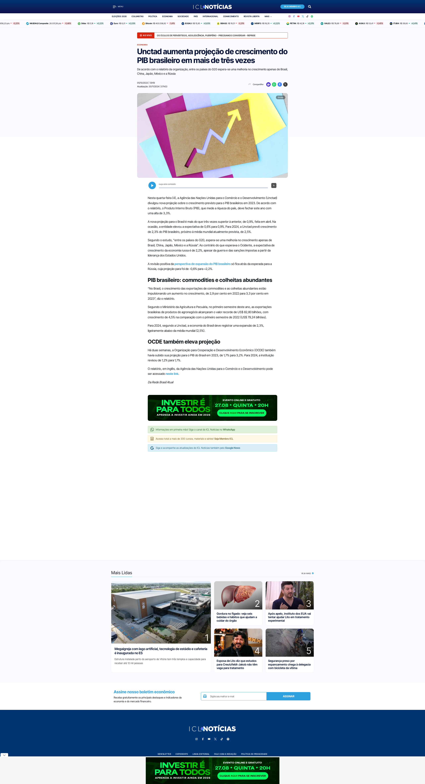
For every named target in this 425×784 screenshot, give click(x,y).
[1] (161, 612)
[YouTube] (298, 16)
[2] (238, 595)
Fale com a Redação (225, 754)
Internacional (210, 16)
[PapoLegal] (268, 84)
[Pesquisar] (309, 6)
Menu (120, 6)
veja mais (306, 573)
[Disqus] (212, 502)
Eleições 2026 (119, 16)
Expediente (182, 754)
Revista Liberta (252, 16)
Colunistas (137, 16)
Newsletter (164, 754)
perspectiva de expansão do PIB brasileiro (202, 264)
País (196, 16)
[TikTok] (307, 16)
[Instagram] (289, 16)
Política (152, 16)
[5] (290, 642)
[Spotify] (312, 16)
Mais (267, 16)
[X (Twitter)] (303, 16)
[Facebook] (294, 16)
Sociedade (183, 16)
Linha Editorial (201, 754)
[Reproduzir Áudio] (152, 185)
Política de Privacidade (254, 754)
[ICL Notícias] (212, 7)
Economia (167, 16)
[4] (238, 642)
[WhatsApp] (274, 84)
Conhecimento (231, 16)
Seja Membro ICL (292, 6)
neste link (172, 373)
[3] (290, 595)
